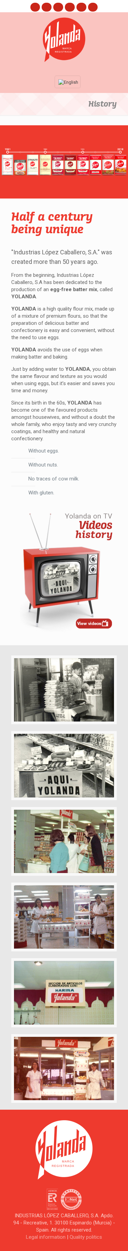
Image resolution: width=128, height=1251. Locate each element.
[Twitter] (47, 7)
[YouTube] (58, 7)
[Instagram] (81, 7)
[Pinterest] (70, 7)
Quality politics (86, 1237)
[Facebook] (35, 7)
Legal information (46, 1237)
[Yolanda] (64, 39)
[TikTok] (93, 7)
